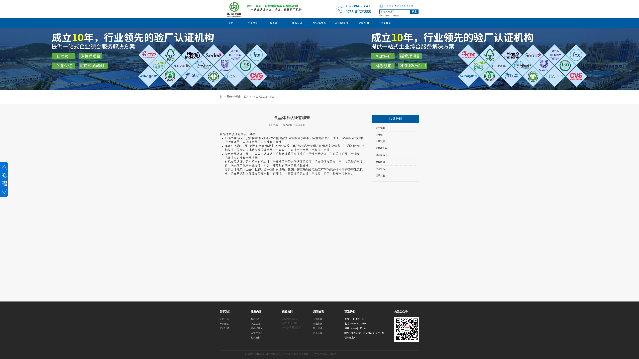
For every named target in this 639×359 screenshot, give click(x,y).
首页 (230, 23)
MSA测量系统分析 (291, 327)
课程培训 (363, 23)
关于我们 (253, 23)
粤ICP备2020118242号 (325, 354)
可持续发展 (319, 23)
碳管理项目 (341, 23)
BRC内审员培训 (290, 319)
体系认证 (297, 23)
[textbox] (394, 11)
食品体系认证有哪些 (263, 96)
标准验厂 (275, 23)
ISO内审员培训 (289, 323)
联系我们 (385, 23)
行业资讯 (380, 169)
